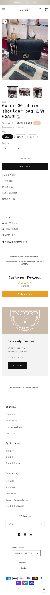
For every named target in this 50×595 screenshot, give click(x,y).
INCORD (21, 588)
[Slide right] (47, 93)
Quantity (5, 143)
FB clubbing (11, 493)
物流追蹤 (10, 457)
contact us (10, 433)
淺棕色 (20, 137)
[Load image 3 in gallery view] (37, 92)
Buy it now (25, 166)
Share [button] (7, 217)
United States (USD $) (23, 553)
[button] (3, 10)
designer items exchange (17, 500)
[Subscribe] (41, 524)
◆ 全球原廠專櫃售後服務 (14, 241)
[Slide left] (3, 93)
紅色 (32, 137)
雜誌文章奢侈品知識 (15, 506)
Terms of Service (13, 414)
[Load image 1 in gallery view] (12, 92)
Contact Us (17, 365)
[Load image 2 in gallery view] (24, 92)
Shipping (5, 127)
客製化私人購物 (13, 463)
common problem (14, 427)
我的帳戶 (10, 450)
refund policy (12, 420)
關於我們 (10, 481)
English (24, 568)
